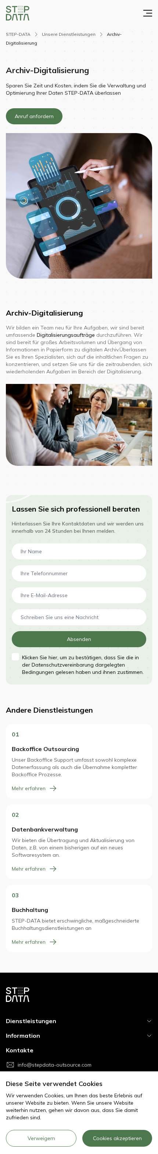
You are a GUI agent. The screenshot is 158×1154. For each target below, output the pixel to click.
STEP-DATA (19, 34)
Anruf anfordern (34, 116)
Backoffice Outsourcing (45, 749)
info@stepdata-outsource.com (54, 1064)
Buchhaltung (30, 909)
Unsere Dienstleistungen (69, 34)
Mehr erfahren (29, 788)
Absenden (79, 639)
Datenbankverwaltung (45, 829)
